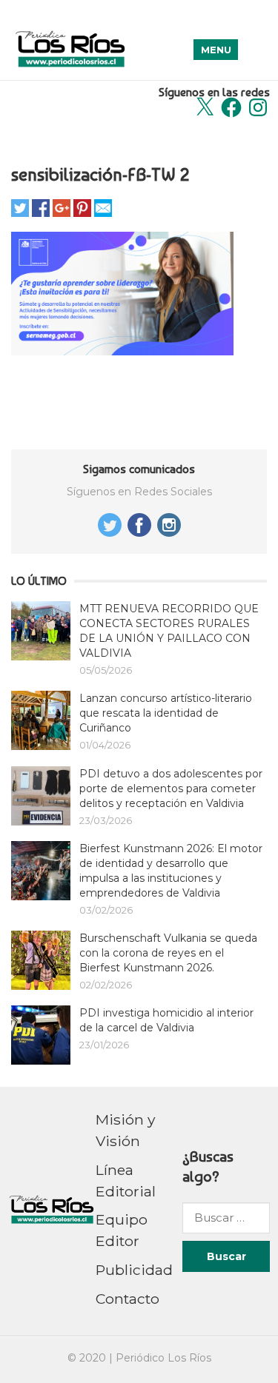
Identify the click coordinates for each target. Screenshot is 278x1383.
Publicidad (134, 1270)
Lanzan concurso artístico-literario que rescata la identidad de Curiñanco (165, 713)
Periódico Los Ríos (163, 1357)
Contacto (127, 1298)
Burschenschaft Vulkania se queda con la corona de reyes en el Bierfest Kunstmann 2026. (168, 952)
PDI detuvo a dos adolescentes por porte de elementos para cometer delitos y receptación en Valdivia (170, 788)
